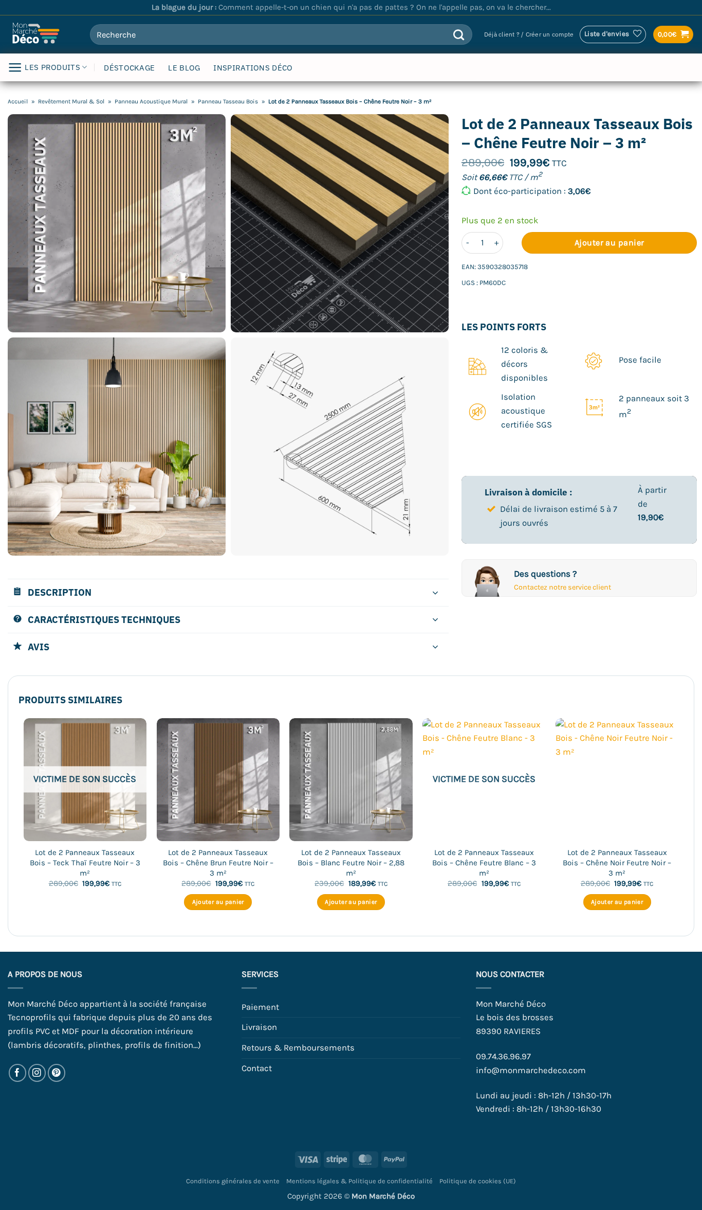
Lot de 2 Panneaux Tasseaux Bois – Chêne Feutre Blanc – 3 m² (484, 862)
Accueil (18, 101)
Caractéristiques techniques (104, 619)
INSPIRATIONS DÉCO (252, 68)
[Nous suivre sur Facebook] (18, 1073)
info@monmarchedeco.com (531, 1070)
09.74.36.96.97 (503, 1056)
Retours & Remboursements (298, 1048)
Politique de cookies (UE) (477, 1181)
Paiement (260, 1007)
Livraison (259, 1027)
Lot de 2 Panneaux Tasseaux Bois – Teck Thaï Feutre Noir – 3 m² (85, 862)
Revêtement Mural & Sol (71, 101)
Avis (38, 646)
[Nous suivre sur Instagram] (37, 1073)
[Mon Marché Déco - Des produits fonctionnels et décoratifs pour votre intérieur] (41, 34)
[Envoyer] (458, 34)
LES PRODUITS (52, 67)
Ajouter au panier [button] (218, 901)
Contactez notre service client (562, 587)
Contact (257, 1068)
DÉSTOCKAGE (129, 68)
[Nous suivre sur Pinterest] (57, 1073)
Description (59, 592)
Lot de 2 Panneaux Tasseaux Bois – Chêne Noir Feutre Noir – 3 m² (617, 862)
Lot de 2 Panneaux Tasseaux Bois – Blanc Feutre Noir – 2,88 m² (351, 862)
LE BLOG (184, 68)
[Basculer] (435, 593)
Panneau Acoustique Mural (151, 101)
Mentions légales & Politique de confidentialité (359, 1181)
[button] (529, 35)
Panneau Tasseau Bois (228, 101)
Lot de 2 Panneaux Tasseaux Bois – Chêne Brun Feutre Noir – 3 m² (218, 862)
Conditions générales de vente (233, 1181)
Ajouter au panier (609, 242)
